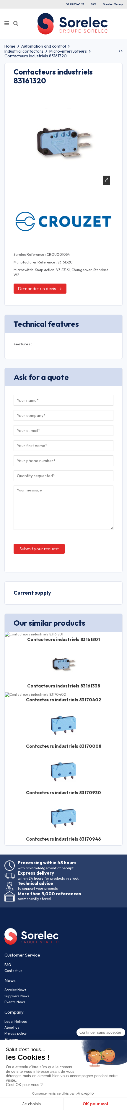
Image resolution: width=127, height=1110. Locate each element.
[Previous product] (120, 51)
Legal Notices (15, 1021)
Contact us (13, 970)
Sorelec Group (113, 4)
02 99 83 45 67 (75, 4)
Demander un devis (37, 288)
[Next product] (122, 51)
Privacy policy (15, 1033)
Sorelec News (15, 990)
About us (11, 1027)
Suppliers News (16, 996)
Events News (14, 1002)
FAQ (93, 4)
